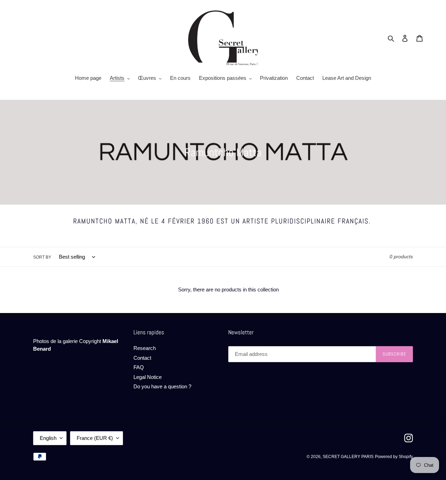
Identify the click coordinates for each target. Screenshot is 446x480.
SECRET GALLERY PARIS (348, 456)
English (48, 438)
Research (144, 348)
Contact (142, 358)
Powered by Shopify (394, 456)
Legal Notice (147, 377)
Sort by (42, 257)
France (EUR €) (95, 438)
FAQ (138, 367)
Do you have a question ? (162, 386)
